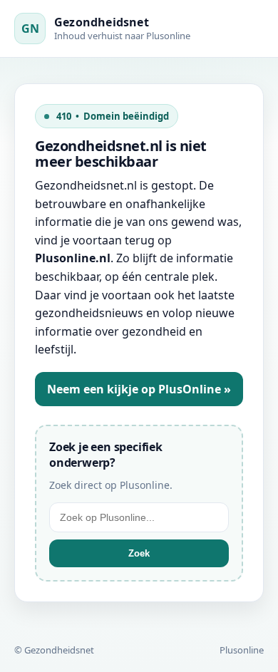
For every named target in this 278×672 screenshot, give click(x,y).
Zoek (139, 553)
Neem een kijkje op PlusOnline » (139, 389)
